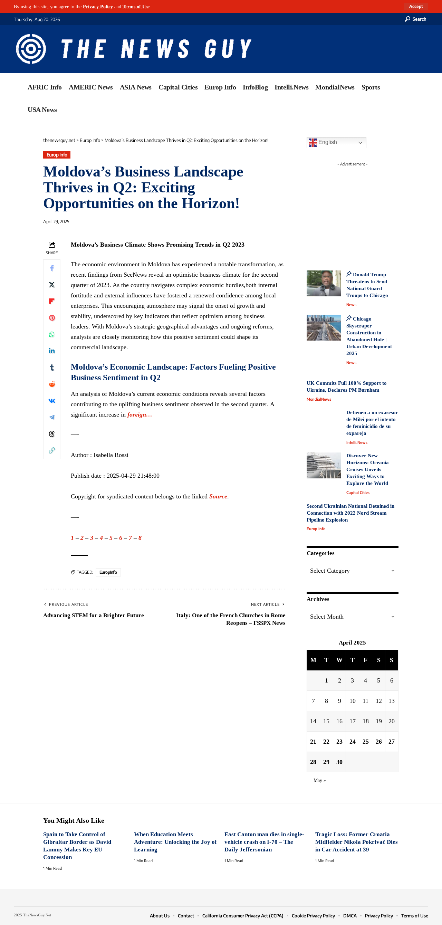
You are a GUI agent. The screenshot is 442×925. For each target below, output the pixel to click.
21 (313, 741)
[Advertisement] (365, 212)
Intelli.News (356, 442)
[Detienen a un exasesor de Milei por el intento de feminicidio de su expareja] (324, 422)
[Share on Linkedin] (52, 351)
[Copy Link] (52, 450)
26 (379, 741)
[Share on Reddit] (52, 384)
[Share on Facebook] (52, 268)
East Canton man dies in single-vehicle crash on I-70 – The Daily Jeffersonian (264, 842)
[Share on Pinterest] (52, 317)
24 (352, 741)
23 (339, 741)
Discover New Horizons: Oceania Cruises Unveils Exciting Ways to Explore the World (367, 469)
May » (320, 780)
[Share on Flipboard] (52, 301)
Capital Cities (357, 492)
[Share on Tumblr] (52, 367)
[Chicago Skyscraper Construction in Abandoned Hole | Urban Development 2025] (324, 328)
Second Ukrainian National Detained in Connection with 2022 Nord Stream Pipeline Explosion (350, 513)
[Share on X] (52, 284)
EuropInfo (108, 572)
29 (326, 762)
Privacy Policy (98, 6)
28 (313, 762)
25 (366, 741)
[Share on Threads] (52, 434)
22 (326, 741)
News (351, 304)
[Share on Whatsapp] (52, 334)
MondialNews (319, 399)
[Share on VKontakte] (52, 400)
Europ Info (57, 155)
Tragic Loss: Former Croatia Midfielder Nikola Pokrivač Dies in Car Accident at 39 (356, 842)
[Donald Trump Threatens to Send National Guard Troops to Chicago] (324, 283)
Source (218, 496)
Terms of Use (136, 6)
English (327, 142)
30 (339, 762)
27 (391, 741)
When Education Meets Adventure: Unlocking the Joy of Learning (175, 842)
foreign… (139, 414)
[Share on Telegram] (52, 417)
